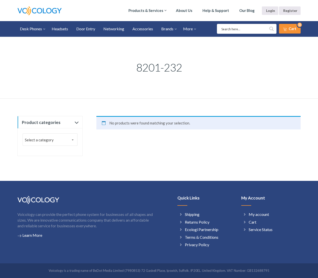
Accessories (142, 28)
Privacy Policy (197, 244)
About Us (184, 10)
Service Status (261, 229)
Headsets (60, 28)
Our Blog (247, 10)
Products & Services (145, 10)
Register (290, 10)
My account (259, 214)
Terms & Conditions (201, 237)
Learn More (32, 235)
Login (270, 10)
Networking (113, 28)
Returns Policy (197, 222)
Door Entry (85, 28)
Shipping (192, 214)
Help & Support (215, 10)
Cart (252, 222)
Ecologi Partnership (201, 229)
